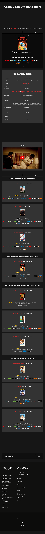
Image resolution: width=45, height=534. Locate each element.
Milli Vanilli (4, 487)
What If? (3, 504)
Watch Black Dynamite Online (12, 32)
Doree (18, 497)
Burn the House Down (21, 472)
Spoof (32, 92)
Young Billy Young (18, 336)
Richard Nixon (26, 92)
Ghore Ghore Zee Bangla (21, 488)
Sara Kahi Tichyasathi (21, 494)
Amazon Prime (18, 3)
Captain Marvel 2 (5, 481)
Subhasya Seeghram (21, 496)
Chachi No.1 (19, 500)
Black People (17, 91)
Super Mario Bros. (5, 485)
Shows (28, 3)
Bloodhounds (19, 485)
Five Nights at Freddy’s (6, 506)
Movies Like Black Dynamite (33, 32)
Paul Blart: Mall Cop (18, 412)
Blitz (38, 456)
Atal (17, 480)
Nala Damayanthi (20, 481)
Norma (3, 495)
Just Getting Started (18, 363)
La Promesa (19, 491)
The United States (27, 86)
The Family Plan (5, 507)
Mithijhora (19, 478)
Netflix (9, 3)
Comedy (15, 28)
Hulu (13, 3)
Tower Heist (18, 206)
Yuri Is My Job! (19, 499)
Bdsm (13, 91)
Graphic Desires (5, 476)
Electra (18, 484)
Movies (24, 3)
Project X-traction (5, 492)
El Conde (4, 490)
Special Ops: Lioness (21, 487)
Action (11, 28)
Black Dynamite (17, 261)
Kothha (18, 490)
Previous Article (9, 454)
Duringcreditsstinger (31, 91)
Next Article (37, 454)
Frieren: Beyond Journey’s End (22, 474)
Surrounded (4, 491)
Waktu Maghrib (5, 501)
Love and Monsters (18, 184)
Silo (17, 477)
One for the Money (18, 313)
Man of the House (18, 232)
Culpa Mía (4, 494)
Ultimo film (4, 503)
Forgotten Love (5, 488)
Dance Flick (17, 386)
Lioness (18, 475)
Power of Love (5, 500)
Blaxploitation (24, 91)
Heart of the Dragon (18, 290)
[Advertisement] (22, 18)
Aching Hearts (9, 456)
